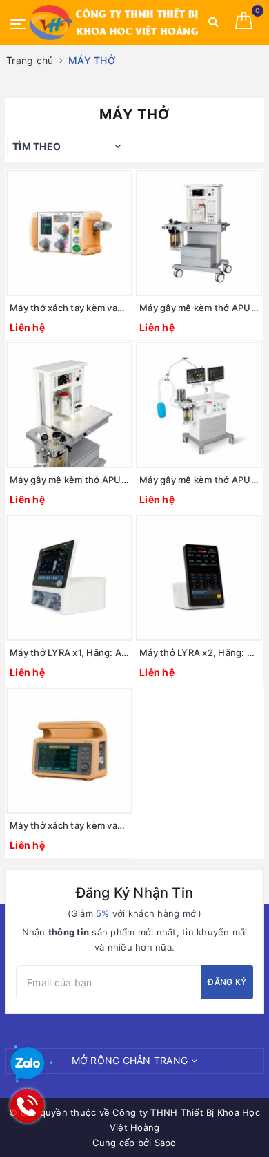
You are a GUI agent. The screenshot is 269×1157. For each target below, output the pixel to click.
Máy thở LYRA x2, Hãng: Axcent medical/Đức (199, 652)
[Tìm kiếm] (213, 24)
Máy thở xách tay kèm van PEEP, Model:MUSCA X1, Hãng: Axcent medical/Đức (69, 307)
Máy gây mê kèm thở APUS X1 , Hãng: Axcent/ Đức (199, 307)
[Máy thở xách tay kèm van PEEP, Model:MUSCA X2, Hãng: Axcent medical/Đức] (69, 750)
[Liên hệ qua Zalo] (27, 1064)
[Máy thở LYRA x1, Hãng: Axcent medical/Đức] (69, 577)
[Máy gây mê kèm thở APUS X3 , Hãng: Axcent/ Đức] (199, 405)
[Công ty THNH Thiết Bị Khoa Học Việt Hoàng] (115, 22)
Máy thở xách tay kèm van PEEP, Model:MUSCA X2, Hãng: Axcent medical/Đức (69, 825)
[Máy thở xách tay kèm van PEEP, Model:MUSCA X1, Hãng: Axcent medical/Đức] (69, 233)
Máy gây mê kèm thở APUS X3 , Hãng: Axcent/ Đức (199, 479)
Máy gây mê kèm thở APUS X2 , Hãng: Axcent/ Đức (69, 479)
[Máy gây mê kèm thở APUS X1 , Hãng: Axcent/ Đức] (199, 233)
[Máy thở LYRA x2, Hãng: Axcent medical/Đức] (199, 577)
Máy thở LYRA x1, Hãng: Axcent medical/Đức (69, 652)
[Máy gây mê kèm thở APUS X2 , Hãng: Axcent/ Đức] (69, 405)
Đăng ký (227, 982)
